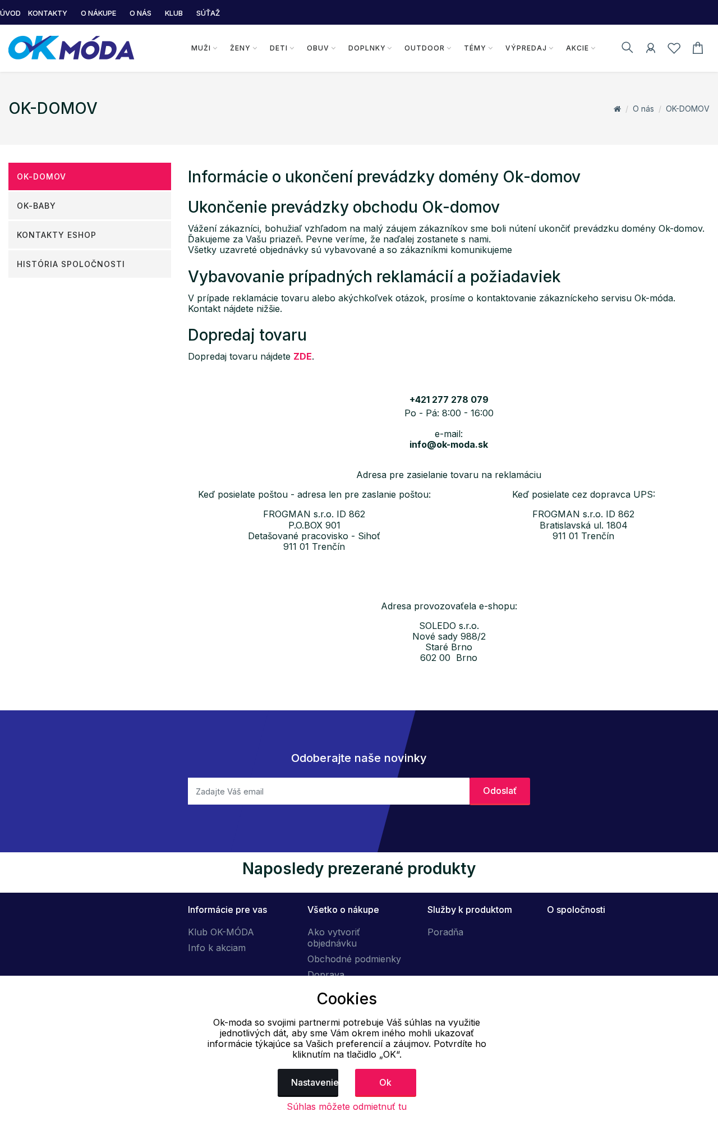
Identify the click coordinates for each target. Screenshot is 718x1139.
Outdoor (424, 48)
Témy (475, 48)
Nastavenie (315, 1082)
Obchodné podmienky (354, 959)
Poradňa (445, 932)
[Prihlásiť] (650, 50)
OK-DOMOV (688, 108)
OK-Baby (36, 205)
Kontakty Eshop (56, 235)
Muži (201, 48)
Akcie (577, 48)
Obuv (318, 48)
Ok (385, 1082)
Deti (279, 48)
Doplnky (367, 48)
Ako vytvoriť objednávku (333, 937)
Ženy (240, 48)
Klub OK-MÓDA (221, 932)
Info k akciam (217, 947)
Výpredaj (526, 48)
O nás (643, 108)
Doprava (325, 974)
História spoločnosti (71, 264)
